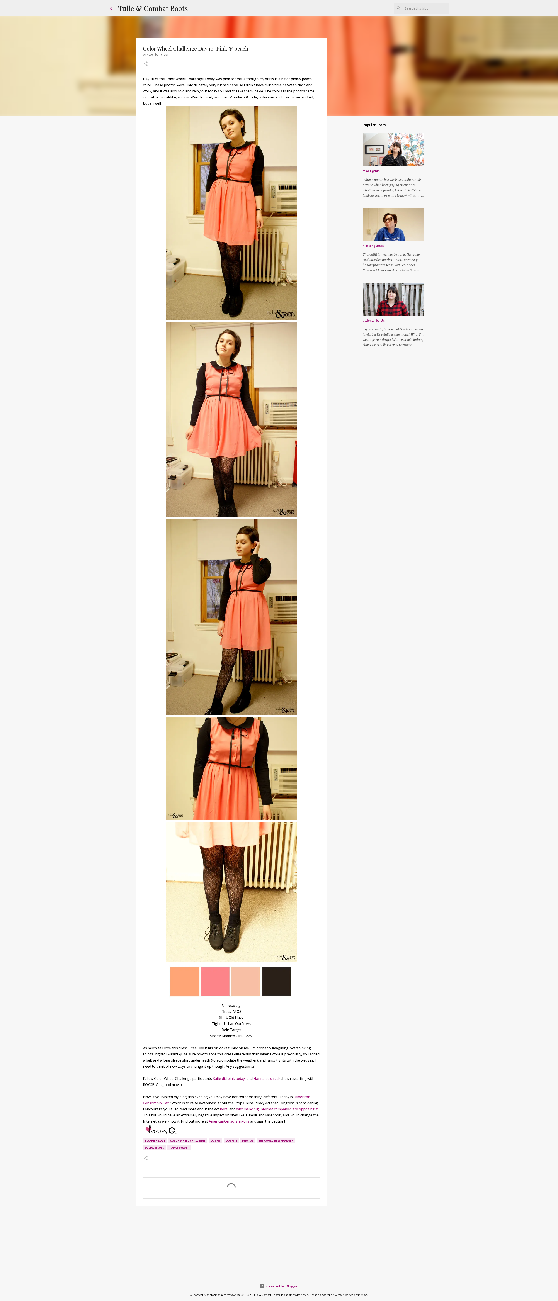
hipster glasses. (373, 246)
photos (247, 1140)
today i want (179, 1148)
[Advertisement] (231, 1242)
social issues (154, 1148)
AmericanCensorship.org (229, 1121)
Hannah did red (266, 1078)
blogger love (155, 1140)
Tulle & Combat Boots (153, 8)
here (224, 1109)
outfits (231, 1140)
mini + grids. (371, 171)
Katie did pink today (229, 1078)
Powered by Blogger (282, 1286)
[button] (145, 64)
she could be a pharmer (276, 1140)
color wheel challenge (188, 1140)
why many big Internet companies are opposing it (277, 1109)
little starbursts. (374, 320)
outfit (216, 1140)
